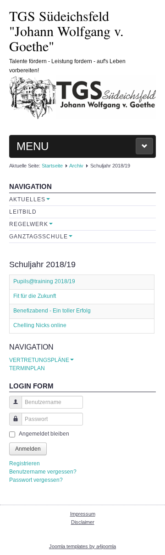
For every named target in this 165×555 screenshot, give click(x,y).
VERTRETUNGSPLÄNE (39, 360)
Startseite (52, 165)
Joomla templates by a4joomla (82, 546)
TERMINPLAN (27, 368)
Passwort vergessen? (36, 480)
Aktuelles (27, 199)
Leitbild (23, 212)
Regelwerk (28, 224)
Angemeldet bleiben (44, 434)
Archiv (76, 165)
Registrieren (24, 463)
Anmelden (28, 449)
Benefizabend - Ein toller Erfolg (52, 310)
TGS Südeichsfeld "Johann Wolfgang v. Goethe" (66, 30)
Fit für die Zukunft (34, 296)
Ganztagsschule (38, 236)
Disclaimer (82, 522)
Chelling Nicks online (39, 325)
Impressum (82, 514)
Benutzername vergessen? (43, 472)
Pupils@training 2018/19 (44, 281)
